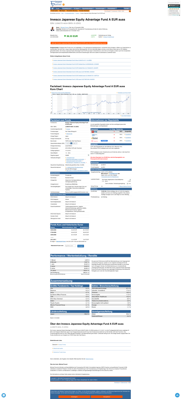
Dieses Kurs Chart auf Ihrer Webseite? (61, 92)
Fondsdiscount (67, 8)
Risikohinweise (89, 359)
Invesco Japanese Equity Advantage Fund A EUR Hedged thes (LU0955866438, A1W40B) (76, 64)
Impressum (117, 382)
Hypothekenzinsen (87, 8)
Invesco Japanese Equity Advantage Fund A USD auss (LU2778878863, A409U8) (73, 71)
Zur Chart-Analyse (126, 115)
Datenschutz (124, 382)
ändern (110, 393)
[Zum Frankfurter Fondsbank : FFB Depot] (95, 132)
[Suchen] (130, 11)
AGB (129, 382)
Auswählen (128, 134)
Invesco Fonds (62, 344)
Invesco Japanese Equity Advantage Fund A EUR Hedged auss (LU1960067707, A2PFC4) (76, 75)
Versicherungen (100, 8)
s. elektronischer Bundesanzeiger (74, 167)
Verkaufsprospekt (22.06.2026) (74, 161)
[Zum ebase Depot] (95, 138)
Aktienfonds (69, 134)
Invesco (68, 129)
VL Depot (76, 8)
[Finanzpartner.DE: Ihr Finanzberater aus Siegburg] (57, 3)
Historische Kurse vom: (57, 245)
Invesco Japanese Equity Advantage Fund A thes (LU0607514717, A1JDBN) (72, 60)
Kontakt (126, 8)
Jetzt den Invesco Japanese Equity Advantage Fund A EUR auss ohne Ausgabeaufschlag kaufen (79, 43)
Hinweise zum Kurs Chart (124, 92)
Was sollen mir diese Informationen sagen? (77, 170)
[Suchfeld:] (117, 11)
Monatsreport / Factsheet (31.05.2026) (75, 162)
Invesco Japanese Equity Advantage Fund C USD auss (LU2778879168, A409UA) (74, 79)
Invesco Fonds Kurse (108, 37)
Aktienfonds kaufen (58, 348)
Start (62, 13)
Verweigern (74, 397)
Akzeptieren (106, 397)
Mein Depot (62, 10)
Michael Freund (65, 27)
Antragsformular (70, 157)
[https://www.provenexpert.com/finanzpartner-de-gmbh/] (174, 8)
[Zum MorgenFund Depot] (95, 141)
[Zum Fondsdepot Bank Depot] (95, 135)
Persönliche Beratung (72, 10)
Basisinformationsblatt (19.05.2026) (75, 159)
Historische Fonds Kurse (59, 352)
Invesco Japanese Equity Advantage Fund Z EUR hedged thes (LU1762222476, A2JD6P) (75, 68)
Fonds (58, 8)
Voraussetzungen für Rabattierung (109, 177)
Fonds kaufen (54, 10)
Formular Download (84, 10)
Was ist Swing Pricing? (125, 186)
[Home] (52, 8)
